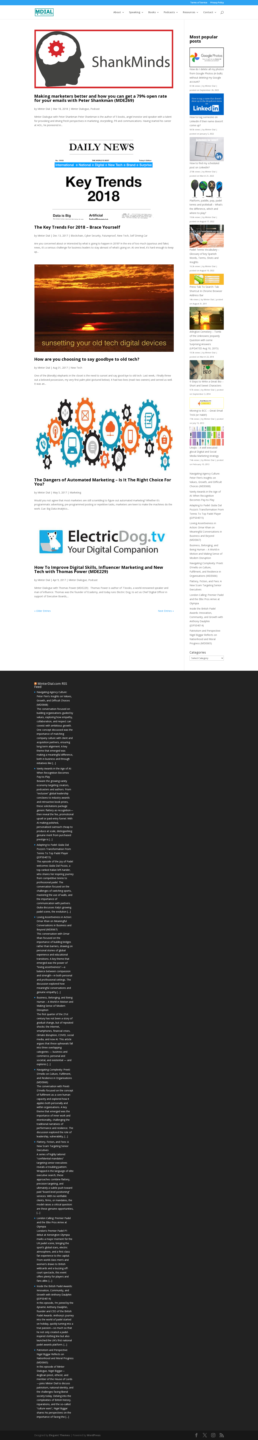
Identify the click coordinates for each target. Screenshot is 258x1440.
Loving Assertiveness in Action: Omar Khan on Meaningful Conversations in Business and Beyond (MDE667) (206, 531)
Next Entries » (166, 611)
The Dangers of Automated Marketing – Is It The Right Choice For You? (102, 482)
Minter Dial (44, 108)
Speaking (134, 12)
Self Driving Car (138, 235)
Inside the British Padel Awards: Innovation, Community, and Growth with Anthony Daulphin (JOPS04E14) (206, 617)
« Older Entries (42, 611)
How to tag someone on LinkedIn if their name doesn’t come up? (206, 121)
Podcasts (169, 12)
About (117, 12)
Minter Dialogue (80, 108)
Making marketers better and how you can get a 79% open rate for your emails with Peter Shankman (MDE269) (100, 98)
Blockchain (77, 235)
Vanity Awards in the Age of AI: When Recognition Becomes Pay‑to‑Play (205, 496)
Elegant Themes (59, 1435)
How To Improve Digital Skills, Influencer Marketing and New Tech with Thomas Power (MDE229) (98, 569)
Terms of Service (198, 3)
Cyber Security (92, 235)
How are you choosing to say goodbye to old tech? (86, 359)
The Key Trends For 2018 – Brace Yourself (77, 227)
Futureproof (109, 235)
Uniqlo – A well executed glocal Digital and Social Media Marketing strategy (204, 452)
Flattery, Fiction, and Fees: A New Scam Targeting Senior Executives (206, 585)
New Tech (123, 235)
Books (152, 12)
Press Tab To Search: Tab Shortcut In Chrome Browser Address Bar (206, 291)
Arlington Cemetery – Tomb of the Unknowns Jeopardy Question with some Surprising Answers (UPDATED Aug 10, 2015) (205, 340)
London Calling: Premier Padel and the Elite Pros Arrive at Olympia (207, 599)
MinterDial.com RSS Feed (50, 685)
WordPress (94, 1435)
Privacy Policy (217, 3)
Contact (208, 12)
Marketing (75, 492)
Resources (189, 12)
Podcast (95, 108)
